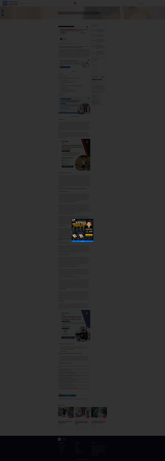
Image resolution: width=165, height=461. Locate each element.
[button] (72, 219)
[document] (82, 230)
